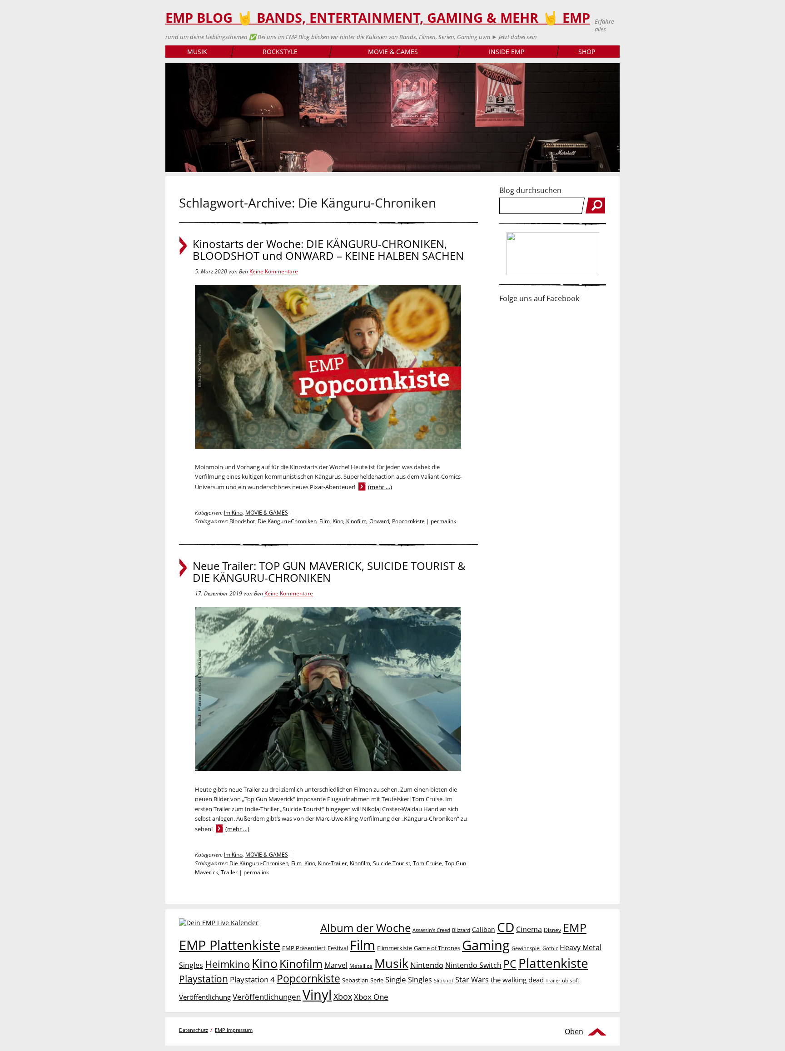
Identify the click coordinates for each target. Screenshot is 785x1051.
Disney (552, 930)
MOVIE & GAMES (393, 51)
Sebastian (355, 980)
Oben (574, 1031)
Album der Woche (365, 928)
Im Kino (233, 512)
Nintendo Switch (473, 965)
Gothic (550, 948)
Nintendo (426, 965)
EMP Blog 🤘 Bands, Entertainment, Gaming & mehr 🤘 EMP (377, 18)
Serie (376, 980)
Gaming (486, 945)
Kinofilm (356, 521)
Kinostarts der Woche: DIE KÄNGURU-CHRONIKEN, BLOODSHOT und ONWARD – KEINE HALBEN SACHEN (328, 250)
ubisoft (570, 980)
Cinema (529, 929)
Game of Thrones (437, 948)
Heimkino (227, 964)
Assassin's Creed (431, 930)
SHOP (586, 51)
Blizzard (461, 930)
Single (395, 979)
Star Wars (472, 980)
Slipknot (443, 980)
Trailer (229, 872)
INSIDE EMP (506, 51)
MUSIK (197, 51)
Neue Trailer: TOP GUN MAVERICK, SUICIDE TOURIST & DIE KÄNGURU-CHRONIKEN (329, 572)
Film (324, 521)
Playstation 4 (252, 979)
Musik (391, 963)
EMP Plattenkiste (229, 945)
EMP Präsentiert (304, 948)
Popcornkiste (408, 521)
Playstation (203, 978)
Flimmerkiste (394, 948)
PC (510, 964)
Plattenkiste (553, 963)
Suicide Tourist (391, 863)
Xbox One (371, 997)
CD (505, 927)
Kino (338, 521)
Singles (420, 979)
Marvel (336, 965)
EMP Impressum (234, 1029)
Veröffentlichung (205, 996)
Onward (379, 521)
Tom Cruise (427, 863)
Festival (338, 948)
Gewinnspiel (526, 948)
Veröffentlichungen (267, 997)
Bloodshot (242, 521)
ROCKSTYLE (280, 51)
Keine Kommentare (273, 271)
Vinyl (317, 994)
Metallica (361, 965)
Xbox (342, 996)
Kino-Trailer (332, 863)
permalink (443, 521)
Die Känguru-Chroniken (287, 521)
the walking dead (517, 979)
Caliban (483, 929)
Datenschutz (193, 1029)
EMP (574, 927)
